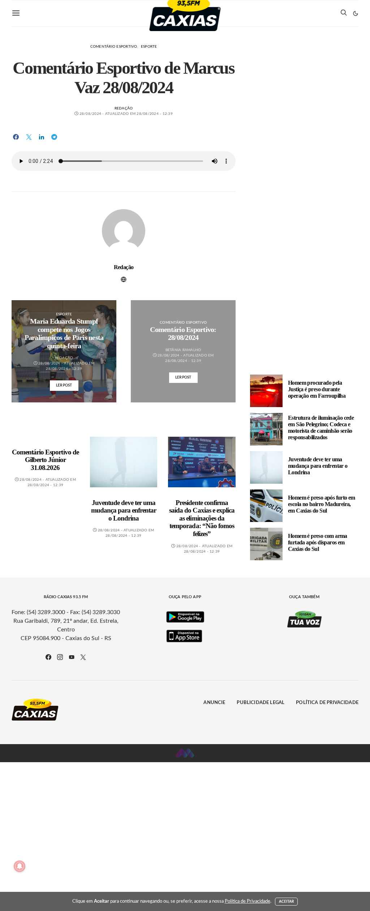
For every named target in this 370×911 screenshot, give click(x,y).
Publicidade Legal (260, 702)
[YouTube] (71, 657)
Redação (124, 108)
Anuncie (214, 702)
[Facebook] (48, 657)
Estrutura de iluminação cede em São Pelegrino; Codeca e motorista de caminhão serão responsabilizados (321, 427)
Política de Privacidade (327, 702)
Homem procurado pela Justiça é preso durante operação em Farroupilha (316, 389)
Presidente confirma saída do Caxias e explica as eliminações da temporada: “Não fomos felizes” (202, 518)
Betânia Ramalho (183, 350)
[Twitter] (83, 657)
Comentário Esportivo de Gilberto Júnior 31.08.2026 (45, 459)
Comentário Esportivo (113, 46)
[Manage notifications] (19, 866)
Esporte (149, 46)
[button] (355, 13)
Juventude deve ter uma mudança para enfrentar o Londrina (123, 510)
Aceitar (286, 901)
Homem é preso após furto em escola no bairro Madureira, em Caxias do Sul (321, 504)
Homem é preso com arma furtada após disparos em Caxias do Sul (317, 542)
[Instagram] (60, 657)
